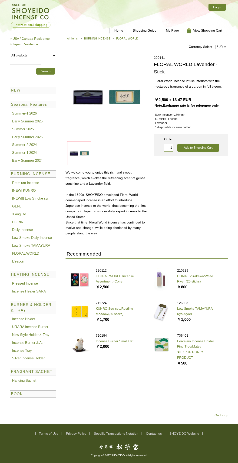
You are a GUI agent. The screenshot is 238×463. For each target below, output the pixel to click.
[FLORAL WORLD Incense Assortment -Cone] (79, 279)
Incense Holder (23, 319)
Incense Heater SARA (29, 291)
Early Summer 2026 (27, 121)
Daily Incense (22, 230)
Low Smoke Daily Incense (32, 238)
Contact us (154, 433)
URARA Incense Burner (30, 327)
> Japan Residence (24, 44)
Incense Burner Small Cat (114, 341)
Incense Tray (22, 350)
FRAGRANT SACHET (32, 372)
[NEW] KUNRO (24, 190)
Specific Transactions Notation (116, 433)
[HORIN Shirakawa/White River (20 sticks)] (160, 279)
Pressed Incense (25, 283)
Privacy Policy (76, 433)
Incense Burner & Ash (28, 343)
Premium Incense (25, 183)
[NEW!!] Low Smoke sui (30, 198)
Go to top (221, 415)
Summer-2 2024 (24, 145)
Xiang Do (19, 214)
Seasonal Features (29, 104)
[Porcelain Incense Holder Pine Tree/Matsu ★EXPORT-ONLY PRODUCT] (160, 344)
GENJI (17, 206)
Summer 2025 (23, 129)
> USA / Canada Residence (30, 38)
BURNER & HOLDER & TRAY (31, 307)
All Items (72, 38)
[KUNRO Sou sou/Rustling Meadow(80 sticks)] (79, 311)
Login (217, 7)
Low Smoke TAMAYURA (31, 245)
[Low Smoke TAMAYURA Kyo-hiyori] (160, 311)
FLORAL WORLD (127, 38)
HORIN (17, 222)
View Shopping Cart (207, 30)
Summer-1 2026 (24, 113)
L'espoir (18, 261)
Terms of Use (48, 433)
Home (118, 30)
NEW (16, 90)
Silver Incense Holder (28, 358)
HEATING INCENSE (30, 274)
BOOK (17, 394)
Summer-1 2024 (24, 152)
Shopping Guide (144, 30)
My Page (172, 30)
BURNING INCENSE (97, 38)
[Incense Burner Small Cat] (79, 344)
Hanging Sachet (24, 380)
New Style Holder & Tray (31, 335)
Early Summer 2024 (27, 160)
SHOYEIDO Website (184, 433)
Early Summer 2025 (27, 137)
